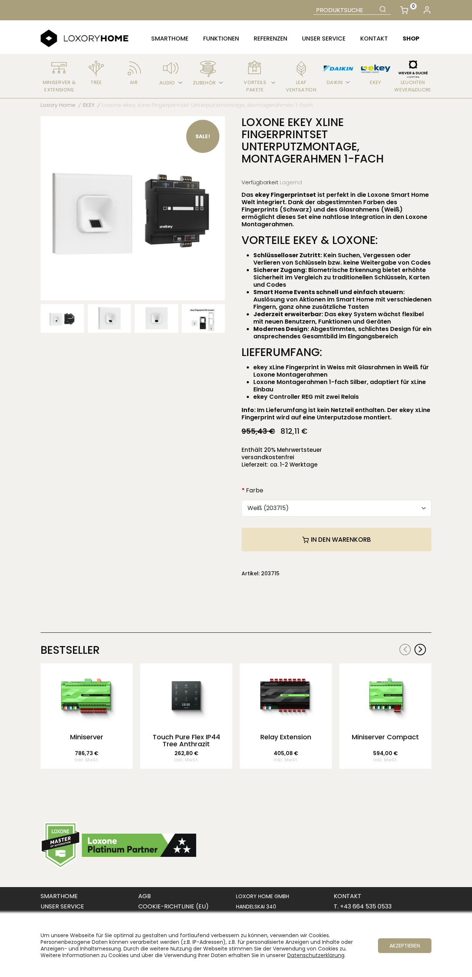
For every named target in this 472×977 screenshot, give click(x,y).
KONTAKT (347, 896)
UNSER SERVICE (62, 906)
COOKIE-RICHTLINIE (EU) (173, 906)
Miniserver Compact (385, 737)
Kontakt (374, 38)
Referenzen (270, 38)
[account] (426, 10)
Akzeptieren (404, 945)
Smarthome (169, 38)
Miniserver (86, 737)
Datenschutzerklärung (315, 955)
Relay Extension (285, 737)
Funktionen (221, 38)
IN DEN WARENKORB (340, 539)
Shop (411, 38)
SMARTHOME (59, 896)
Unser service (324, 38)
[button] (420, 649)
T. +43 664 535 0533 (363, 906)
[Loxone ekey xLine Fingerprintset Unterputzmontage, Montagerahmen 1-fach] (133, 208)
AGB (144, 896)
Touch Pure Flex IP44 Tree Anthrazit (186, 740)
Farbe (254, 490)
